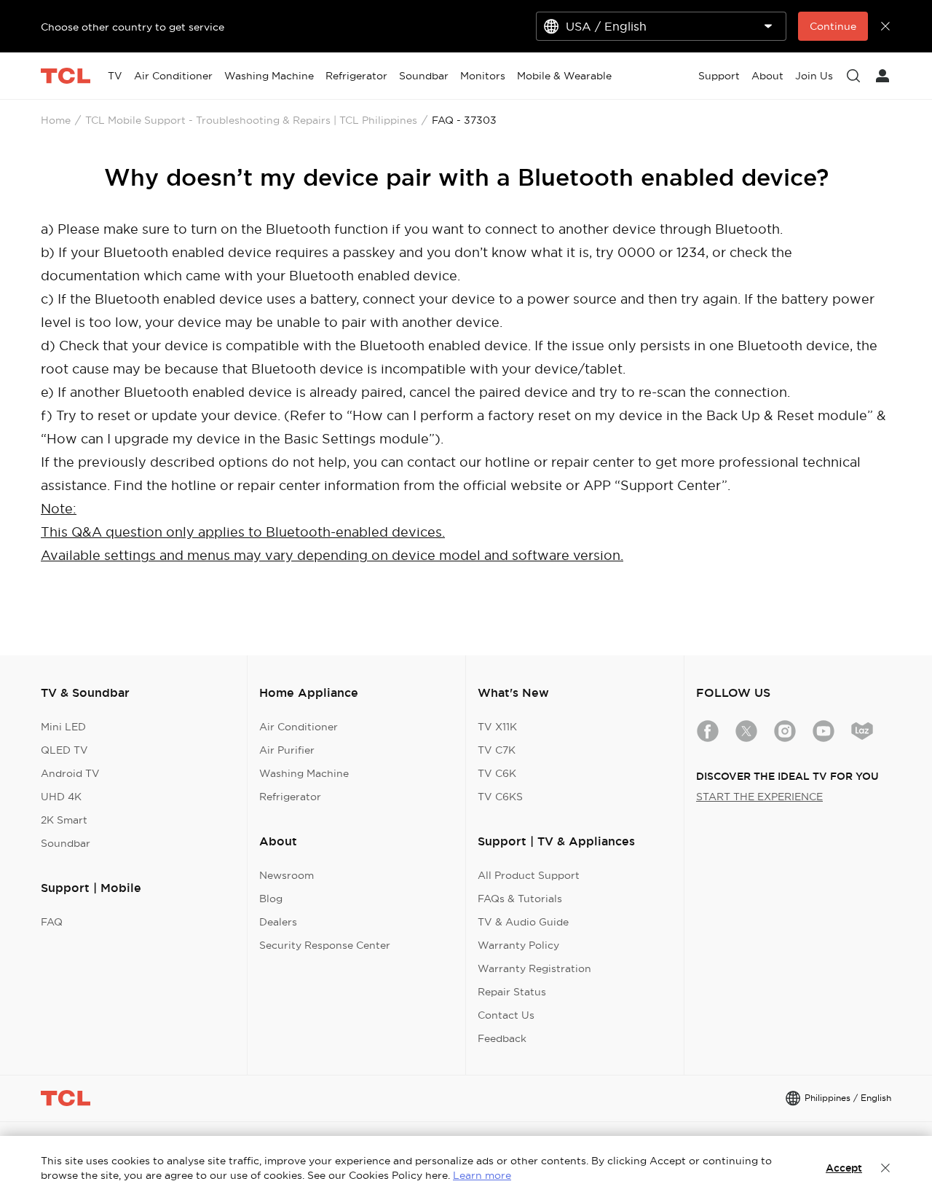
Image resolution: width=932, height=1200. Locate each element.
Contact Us (506, 1015)
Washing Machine (304, 773)
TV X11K (497, 726)
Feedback (502, 1038)
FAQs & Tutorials (520, 898)
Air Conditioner (298, 726)
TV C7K (497, 750)
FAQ (52, 921)
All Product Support (529, 875)
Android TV (70, 773)
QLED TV (64, 750)
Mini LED (63, 726)
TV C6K (497, 773)
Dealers (278, 921)
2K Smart (64, 819)
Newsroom (286, 875)
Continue (833, 26)
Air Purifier (287, 750)
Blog (271, 898)
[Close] (885, 1168)
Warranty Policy (518, 945)
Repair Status (512, 991)
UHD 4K (61, 796)
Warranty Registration (534, 968)
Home (56, 120)
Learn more (482, 1175)
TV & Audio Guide (523, 921)
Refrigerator (290, 796)
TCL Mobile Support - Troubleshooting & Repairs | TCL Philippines (251, 120)
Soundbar (65, 843)
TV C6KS (500, 796)
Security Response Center (324, 945)
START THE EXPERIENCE (759, 796)
